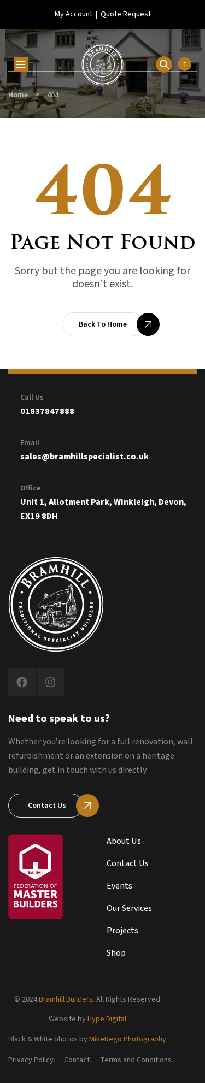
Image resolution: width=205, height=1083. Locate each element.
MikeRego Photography (127, 1039)
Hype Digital (106, 1019)
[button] (184, 64)
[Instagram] (50, 682)
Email (29, 442)
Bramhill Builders (66, 999)
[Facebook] (22, 682)
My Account (73, 14)
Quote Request (126, 14)
